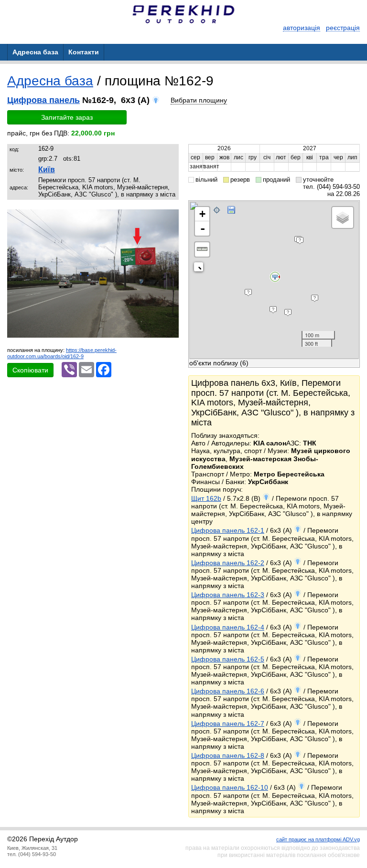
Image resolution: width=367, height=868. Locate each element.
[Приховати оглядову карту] (200, 268)
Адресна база (50, 80)
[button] (170, 218)
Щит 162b (206, 498)
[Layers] (342, 217)
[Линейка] (202, 249)
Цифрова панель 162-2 (227, 563)
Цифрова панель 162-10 (229, 787)
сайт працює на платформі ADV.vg (318, 839)
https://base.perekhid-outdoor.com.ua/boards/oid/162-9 (62, 353)
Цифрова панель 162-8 (227, 755)
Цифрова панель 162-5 (227, 659)
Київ (46, 169)
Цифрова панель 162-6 (227, 691)
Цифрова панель (43, 100)
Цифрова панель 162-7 (227, 723)
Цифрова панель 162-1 (227, 530)
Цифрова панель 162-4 (227, 627)
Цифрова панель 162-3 (227, 595)
